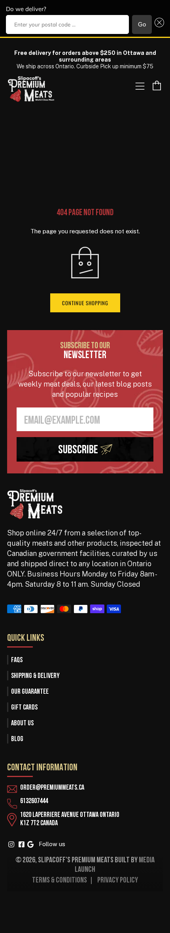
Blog (17, 739)
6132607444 (34, 801)
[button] (158, 24)
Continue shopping (85, 303)
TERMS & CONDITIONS (59, 880)
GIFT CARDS (24, 707)
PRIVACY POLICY (117, 880)
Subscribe (78, 450)
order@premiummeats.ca (52, 788)
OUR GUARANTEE (30, 692)
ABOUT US (22, 723)
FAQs (17, 660)
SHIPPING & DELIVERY (35, 676)
